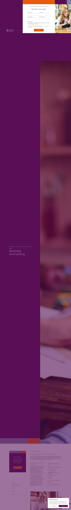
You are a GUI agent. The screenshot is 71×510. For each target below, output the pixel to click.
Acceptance (30, 21)
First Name (30, 12)
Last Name (41, 12)
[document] (35, 255)
